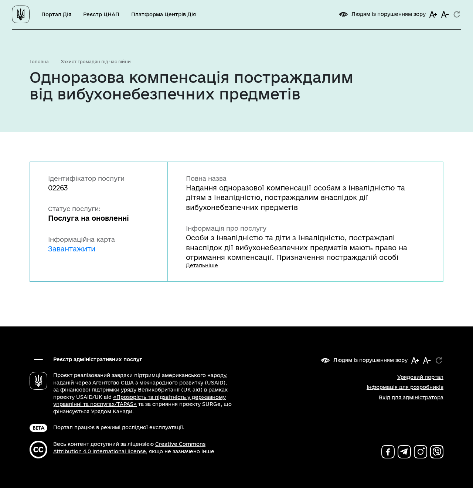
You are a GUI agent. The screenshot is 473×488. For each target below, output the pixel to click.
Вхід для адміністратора (411, 397)
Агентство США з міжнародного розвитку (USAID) (158, 383)
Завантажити (71, 249)
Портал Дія (56, 14)
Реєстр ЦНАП (101, 14)
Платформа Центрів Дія (163, 14)
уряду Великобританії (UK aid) (162, 390)
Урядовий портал (420, 377)
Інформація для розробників (405, 387)
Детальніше (202, 265)
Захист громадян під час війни (96, 61)
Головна (39, 61)
